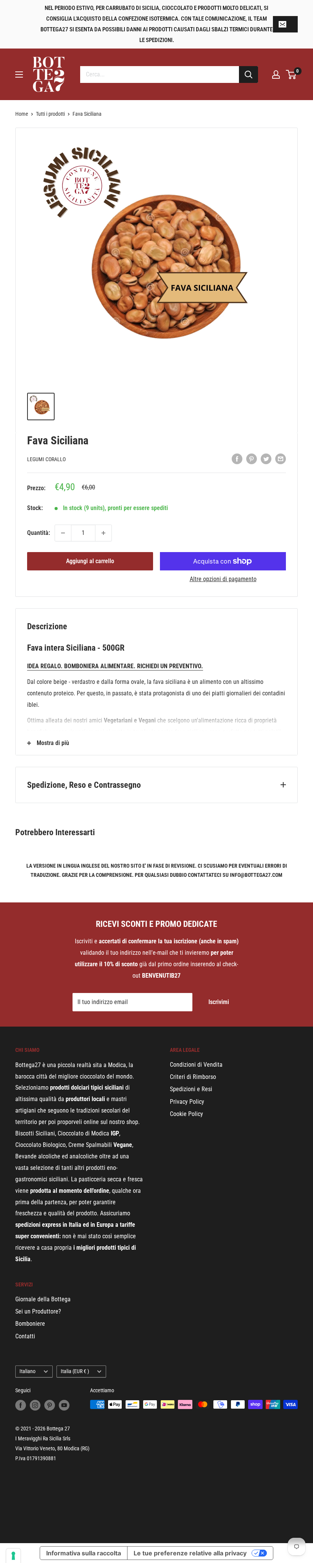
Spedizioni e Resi (191, 1089)
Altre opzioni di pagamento (223, 579)
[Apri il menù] (19, 74)
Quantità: (38, 532)
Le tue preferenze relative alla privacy (190, 1553)
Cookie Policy (186, 1114)
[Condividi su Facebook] (237, 458)
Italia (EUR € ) (75, 1371)
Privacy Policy (187, 1101)
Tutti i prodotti (50, 114)
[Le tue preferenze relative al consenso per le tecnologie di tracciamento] (13, 1555)
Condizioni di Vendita (196, 1064)
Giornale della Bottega (43, 1299)
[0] (291, 74)
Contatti (25, 1336)
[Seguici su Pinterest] (49, 1405)
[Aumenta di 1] (103, 533)
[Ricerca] (248, 74)
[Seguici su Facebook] (20, 1405)
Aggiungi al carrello (90, 561)
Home (21, 114)
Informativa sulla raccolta (83, 1553)
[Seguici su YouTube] (64, 1405)
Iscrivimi (218, 1002)
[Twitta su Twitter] (266, 458)
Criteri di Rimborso (193, 1076)
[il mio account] (276, 74)
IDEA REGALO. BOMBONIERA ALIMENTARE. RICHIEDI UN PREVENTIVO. (115, 666)
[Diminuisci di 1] (63, 533)
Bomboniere (30, 1323)
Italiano (27, 1371)
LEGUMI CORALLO (46, 459)
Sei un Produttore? (38, 1311)
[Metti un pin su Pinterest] (251, 458)
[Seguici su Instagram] (35, 1405)
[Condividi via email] (280, 458)
